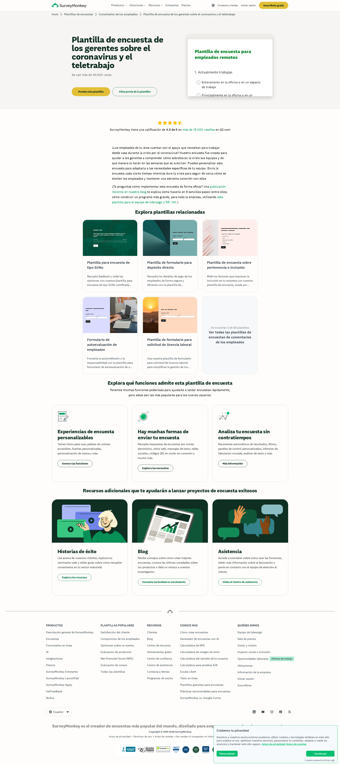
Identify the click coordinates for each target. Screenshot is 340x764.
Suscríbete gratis (273, 5)
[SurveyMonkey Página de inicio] (69, 6)
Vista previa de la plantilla (135, 91)
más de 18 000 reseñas (199, 130)
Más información (233, 463)
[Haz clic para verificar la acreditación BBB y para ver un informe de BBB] (128, 751)
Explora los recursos (74, 577)
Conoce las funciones (75, 463)
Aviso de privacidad (273, 744)
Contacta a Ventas (228, 5)
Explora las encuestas (155, 468)
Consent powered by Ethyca (318, 760)
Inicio (55, 14)
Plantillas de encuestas (78, 14)
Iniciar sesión (248, 5)
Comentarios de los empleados (118, 14)
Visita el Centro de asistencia (240, 582)
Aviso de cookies (296, 744)
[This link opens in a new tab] (254, 711)
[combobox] (59, 712)
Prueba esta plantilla (91, 91)
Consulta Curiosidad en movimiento (164, 582)
